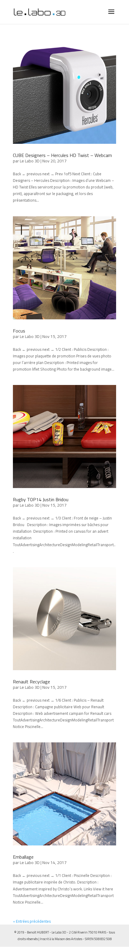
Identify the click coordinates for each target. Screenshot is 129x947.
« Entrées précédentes (32, 921)
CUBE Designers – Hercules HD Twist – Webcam (62, 155)
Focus (19, 330)
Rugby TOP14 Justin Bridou (40, 499)
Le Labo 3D (30, 161)
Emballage (23, 856)
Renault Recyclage (31, 681)
